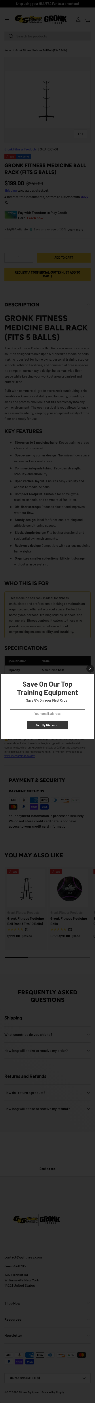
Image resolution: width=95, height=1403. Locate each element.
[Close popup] (90, 669)
